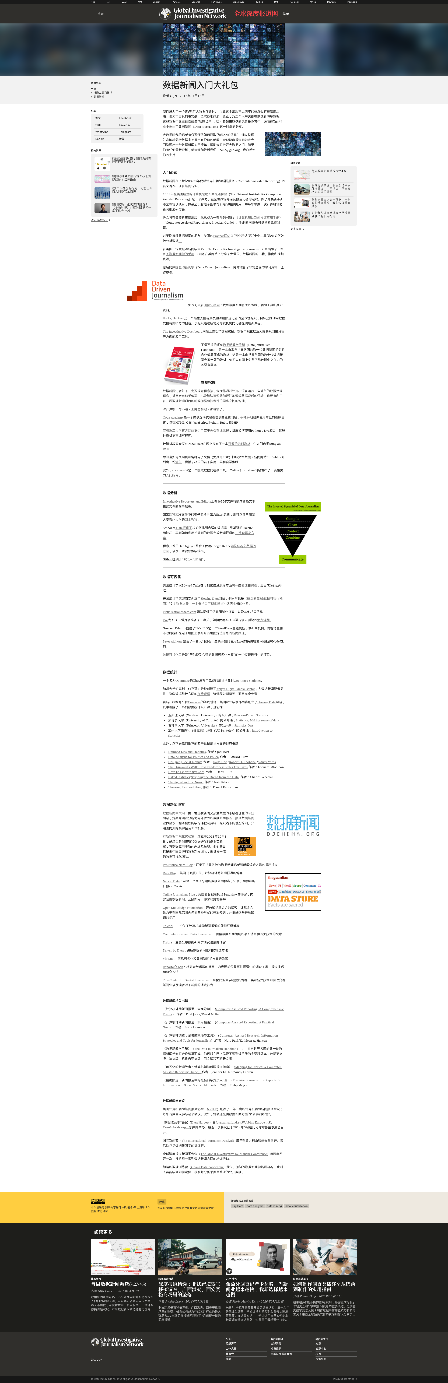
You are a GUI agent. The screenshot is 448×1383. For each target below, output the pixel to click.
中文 (93, 2)
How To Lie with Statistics (186, 772)
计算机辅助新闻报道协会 (209, 194)
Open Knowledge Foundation (183, 908)
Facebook (125, 118)
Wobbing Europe (253, 1122)
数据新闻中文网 (174, 813)
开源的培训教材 (239, 444)
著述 (244, 585)
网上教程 (191, 520)
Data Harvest (200, 1122)
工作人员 (231, 1348)
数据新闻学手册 (234, 345)
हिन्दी (276, 2)
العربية (124, 2)
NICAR (212, 1109)
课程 (254, 585)
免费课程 (263, 620)
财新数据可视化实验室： (180, 836)
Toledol (168, 926)
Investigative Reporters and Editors (187, 501)
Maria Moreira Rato (245, 1301)
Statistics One (243, 725)
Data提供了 (183, 528)
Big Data (237, 1206)
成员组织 (276, 1348)
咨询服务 (321, 1359)
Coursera (194, 702)
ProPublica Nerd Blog (178, 865)
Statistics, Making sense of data (257, 720)
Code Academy (173, 417)
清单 (178, 462)
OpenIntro (182, 681)
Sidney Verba (267, 762)
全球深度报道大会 (281, 1354)
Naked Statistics (179, 777)
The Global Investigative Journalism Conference (234, 1154)
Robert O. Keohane (242, 762)
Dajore (167, 942)
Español (196, 2)
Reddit (99, 139)
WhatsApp (101, 132)
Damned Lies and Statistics (187, 752)
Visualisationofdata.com (179, 612)
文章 (318, 1343)
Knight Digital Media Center (235, 689)
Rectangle (350, 1379)
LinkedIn (124, 125)
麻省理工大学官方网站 (178, 431)
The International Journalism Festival (207, 1141)
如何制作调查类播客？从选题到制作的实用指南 (324, 1287)
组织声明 (231, 1343)
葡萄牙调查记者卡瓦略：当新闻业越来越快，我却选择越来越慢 (257, 1289)
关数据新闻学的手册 (180, 254)
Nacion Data (171, 881)
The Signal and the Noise (185, 782)
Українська (239, 2)
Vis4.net (168, 959)
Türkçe (259, 2)
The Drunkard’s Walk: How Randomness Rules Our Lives (208, 767)
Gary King (220, 762)
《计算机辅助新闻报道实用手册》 (258, 218)
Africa (313, 2)
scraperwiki (180, 470)
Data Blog (169, 873)
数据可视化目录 (174, 655)
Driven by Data (173, 950)
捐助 (228, 1359)
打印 (98, 125)
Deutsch (331, 2)
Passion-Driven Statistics (251, 715)
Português (216, 2)
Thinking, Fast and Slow (184, 787)
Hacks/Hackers (173, 318)
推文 (98, 118)
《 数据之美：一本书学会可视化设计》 (199, 604)
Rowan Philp (308, 1296)
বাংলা (140, 2)
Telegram (125, 132)
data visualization (296, 1206)
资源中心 (96, 83)
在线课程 (203, 694)
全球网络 (276, 1343)
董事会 (230, 1354)
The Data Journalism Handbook (216, 1049)
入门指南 (172, 475)
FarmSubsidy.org (174, 1127)
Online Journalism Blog (179, 894)
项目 (318, 1354)
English (156, 2)
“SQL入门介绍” (193, 559)
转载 (121, 139)
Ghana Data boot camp (207, 1167)
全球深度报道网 (256, 13)
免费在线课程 (219, 431)
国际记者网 (212, 305)
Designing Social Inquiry (185, 762)
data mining (274, 1206)
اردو (108, 2)
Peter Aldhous (173, 641)
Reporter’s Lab (173, 967)
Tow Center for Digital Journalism (186, 980)
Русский (294, 2)
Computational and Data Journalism (188, 934)
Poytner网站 (221, 236)
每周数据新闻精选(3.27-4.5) (118, 1284)
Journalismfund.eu (228, 1122)
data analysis (255, 1206)
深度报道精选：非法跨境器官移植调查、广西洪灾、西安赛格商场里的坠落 (189, 1289)
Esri (165, 620)
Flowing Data (210, 599)
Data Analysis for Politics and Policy (193, 757)
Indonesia (352, 2)
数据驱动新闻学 (183, 267)
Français (176, 2)
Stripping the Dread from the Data (215, 777)
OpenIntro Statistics (247, 681)
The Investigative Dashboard (182, 332)
